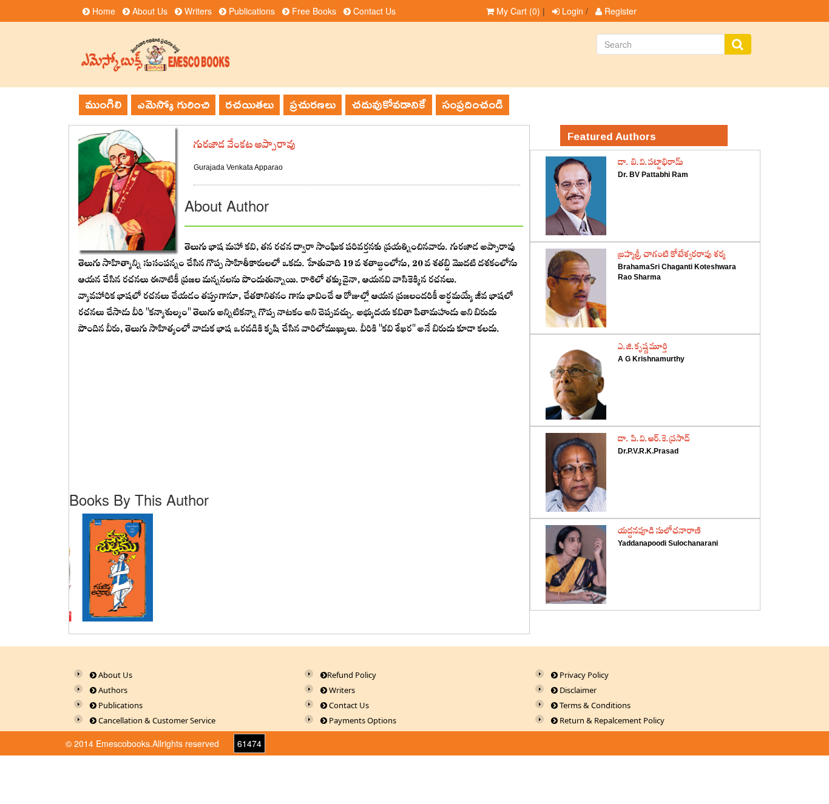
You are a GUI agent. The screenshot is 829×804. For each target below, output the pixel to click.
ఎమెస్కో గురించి (173, 105)
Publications (250, 11)
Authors (111, 690)
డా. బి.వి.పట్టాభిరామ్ (650, 162)
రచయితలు (249, 105)
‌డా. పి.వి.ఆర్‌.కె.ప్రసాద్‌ (654, 439)
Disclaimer (577, 690)
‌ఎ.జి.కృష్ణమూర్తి (643, 346)
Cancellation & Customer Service (155, 720)
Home (102, 11)
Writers (197, 11)
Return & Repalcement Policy (611, 720)
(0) (518, 11)
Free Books (312, 11)
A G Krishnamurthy (651, 359)
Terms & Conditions (594, 705)
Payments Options (361, 720)
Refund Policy (351, 674)
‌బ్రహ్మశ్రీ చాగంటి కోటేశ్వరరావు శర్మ (672, 254)
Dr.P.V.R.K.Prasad (648, 451)
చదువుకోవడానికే (388, 105)
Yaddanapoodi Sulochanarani (668, 543)
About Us (148, 11)
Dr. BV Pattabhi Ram (653, 174)
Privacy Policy (583, 674)
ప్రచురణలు (312, 105)
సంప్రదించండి (472, 105)
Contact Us (373, 11)
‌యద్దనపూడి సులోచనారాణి (659, 531)
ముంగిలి (103, 105)
